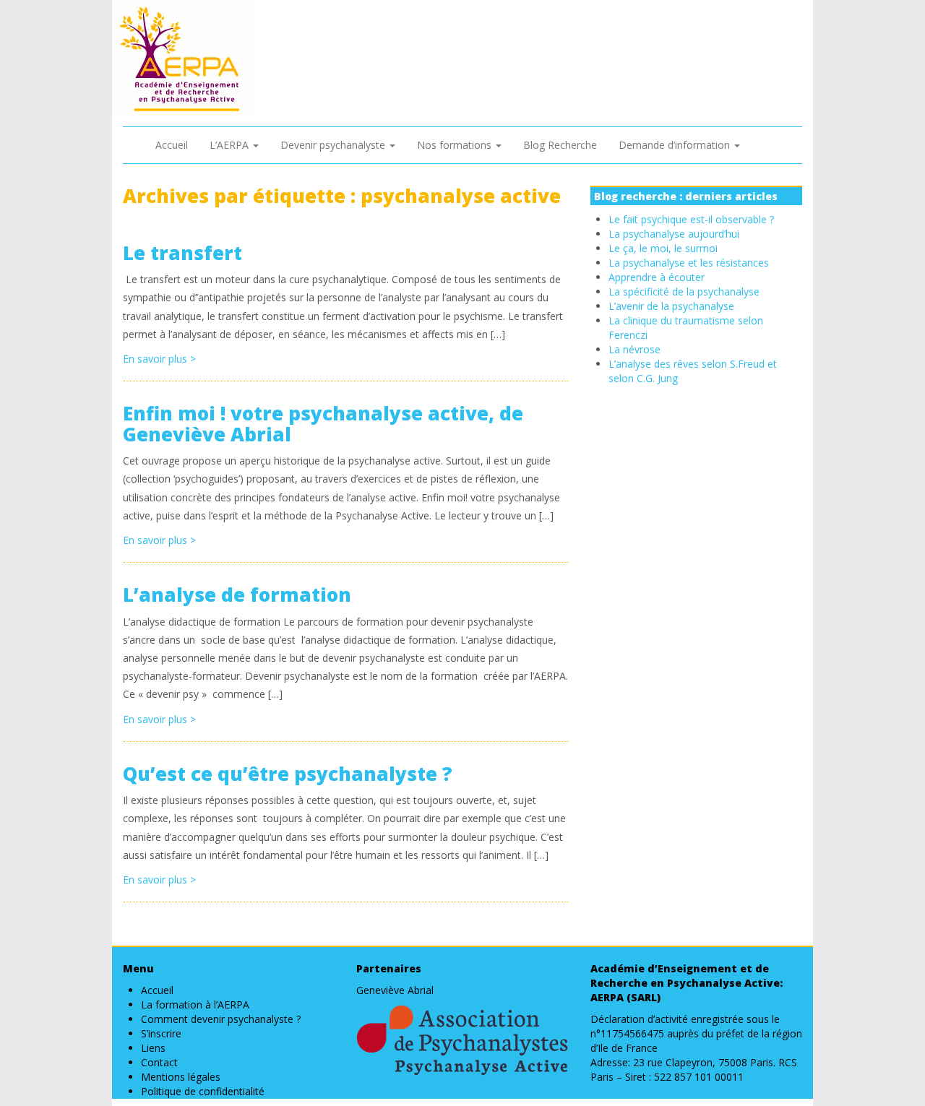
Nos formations (455, 145)
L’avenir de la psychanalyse (671, 306)
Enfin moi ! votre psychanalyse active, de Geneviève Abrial (323, 423)
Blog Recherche (560, 145)
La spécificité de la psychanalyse (684, 291)
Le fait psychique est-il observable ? (691, 219)
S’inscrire (161, 1033)
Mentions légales (180, 1077)
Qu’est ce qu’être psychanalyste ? (287, 774)
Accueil (171, 145)
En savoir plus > (159, 359)
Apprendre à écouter (656, 277)
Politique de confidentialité (202, 1091)
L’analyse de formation (237, 595)
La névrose (634, 349)
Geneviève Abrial (395, 990)
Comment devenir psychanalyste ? (221, 1019)
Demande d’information (676, 145)
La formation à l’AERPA (195, 1004)
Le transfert (182, 253)
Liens (153, 1048)
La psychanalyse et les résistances (688, 262)
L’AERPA (230, 145)
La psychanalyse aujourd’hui (673, 234)
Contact (159, 1062)
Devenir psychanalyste (334, 145)
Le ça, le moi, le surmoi (663, 248)
